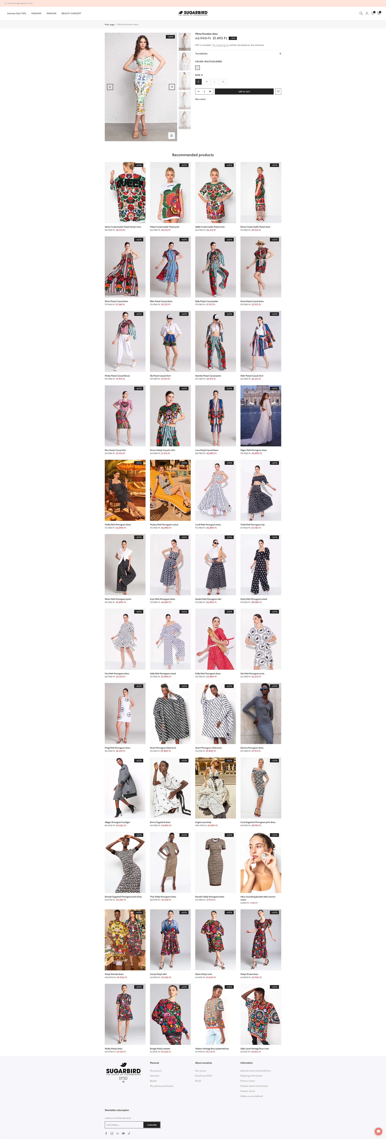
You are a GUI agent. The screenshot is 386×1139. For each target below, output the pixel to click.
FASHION (36, 13)
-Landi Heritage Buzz (254, 1048)
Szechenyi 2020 (203, 1075)
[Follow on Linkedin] (117, 1133)
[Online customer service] (378, 1131)
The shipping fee (220, 45)
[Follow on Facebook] (106, 1133)
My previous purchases (161, 1086)
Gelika (210, 226)
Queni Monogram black (163, 747)
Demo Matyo (203, 974)
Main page (110, 24)
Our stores (200, 1070)
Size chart (200, 99)
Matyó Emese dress (249, 974)
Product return (247, 1091)
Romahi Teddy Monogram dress (209, 896)
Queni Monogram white (208, 747)
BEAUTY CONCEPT (71, 13)
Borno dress (160, 822)
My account (156, 1070)
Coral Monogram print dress (257, 822)
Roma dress (255, 226)
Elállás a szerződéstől (251, 1096)
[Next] (172, 87)
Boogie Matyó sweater (160, 1048)
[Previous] (110, 87)
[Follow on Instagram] (112, 1133)
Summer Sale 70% (16, 13)
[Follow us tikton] (129, 1133)
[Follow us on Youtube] (123, 1133)
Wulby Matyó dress (113, 1048)
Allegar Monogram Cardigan (117, 822)
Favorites (154, 1075)
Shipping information (251, 1075)
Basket (153, 1080)
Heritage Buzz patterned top (212, 1048)
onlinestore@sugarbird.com (20, 3)
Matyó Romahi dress (114, 974)
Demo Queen (123, 226)
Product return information (254, 1086)
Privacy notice (247, 1080)
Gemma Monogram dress (251, 747)
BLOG (198, 1080)
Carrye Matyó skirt (158, 974)
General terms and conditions (255, 1070)
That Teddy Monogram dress (163, 896)
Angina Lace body (203, 822)
